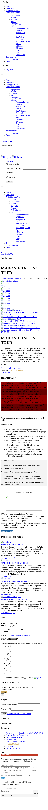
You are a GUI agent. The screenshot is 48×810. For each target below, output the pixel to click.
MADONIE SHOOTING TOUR (14, 599)
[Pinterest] (8, 663)
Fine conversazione (8, 788)
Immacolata (20, 33)
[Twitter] (8, 653)
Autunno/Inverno (22, 28)
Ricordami (12, 177)
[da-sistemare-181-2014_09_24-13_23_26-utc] (2, 286)
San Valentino (21, 37)
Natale (18, 35)
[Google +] (8, 668)
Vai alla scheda (7, 531)
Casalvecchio (11, 740)
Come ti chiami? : (8, 765)
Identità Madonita (14, 279)
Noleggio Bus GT (13, 11)
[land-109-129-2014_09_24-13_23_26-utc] (2, 300)
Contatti (9, 61)
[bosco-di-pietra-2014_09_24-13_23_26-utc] (2, 298)
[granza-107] (2, 288)
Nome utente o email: (14, 168)
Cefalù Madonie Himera (15, 742)
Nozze (13, 22)
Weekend (14, 17)
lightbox (16, 281)
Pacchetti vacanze (13, 13)
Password (9, 173)
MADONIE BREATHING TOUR (14, 563)
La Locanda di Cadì (13, 748)
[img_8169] (2, 296)
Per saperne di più (8, 558)
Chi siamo (10, 8)
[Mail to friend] (8, 674)
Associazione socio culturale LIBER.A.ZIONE (24, 733)
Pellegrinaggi (16, 24)
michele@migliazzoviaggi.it (19, 635)
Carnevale (20, 39)
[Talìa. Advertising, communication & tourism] (38, 678)
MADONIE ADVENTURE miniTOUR (17, 581)
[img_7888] (2, 293)
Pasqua (18, 44)
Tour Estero (20, 55)
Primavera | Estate (23, 41)
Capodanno (15, 15)
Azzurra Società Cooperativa (17, 735)
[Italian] (17, 157)
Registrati (9, 70)
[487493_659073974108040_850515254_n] (2, 303)
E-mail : (34, 768)
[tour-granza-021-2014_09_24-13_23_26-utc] (2, 291)
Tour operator (11, 57)
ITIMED (9, 746)
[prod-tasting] (6, 281)
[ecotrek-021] (2, 283)
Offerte (13, 26)
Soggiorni (14, 19)
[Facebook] (8, 658)
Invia (3, 778)
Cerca (4, 692)
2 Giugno (19, 48)
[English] (6, 157)
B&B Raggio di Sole (14, 737)
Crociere (19, 50)
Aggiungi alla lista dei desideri (12, 368)
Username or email (9, 705)
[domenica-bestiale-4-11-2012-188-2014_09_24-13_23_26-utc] (2, 308)
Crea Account (25, 714)
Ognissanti (20, 30)
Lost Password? (13, 714)
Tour (17, 52)
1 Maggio (19, 46)
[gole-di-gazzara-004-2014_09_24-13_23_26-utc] (2, 305)
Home (8, 6)
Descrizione (5, 373)
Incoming (14, 59)
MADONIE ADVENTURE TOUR (15, 545)
